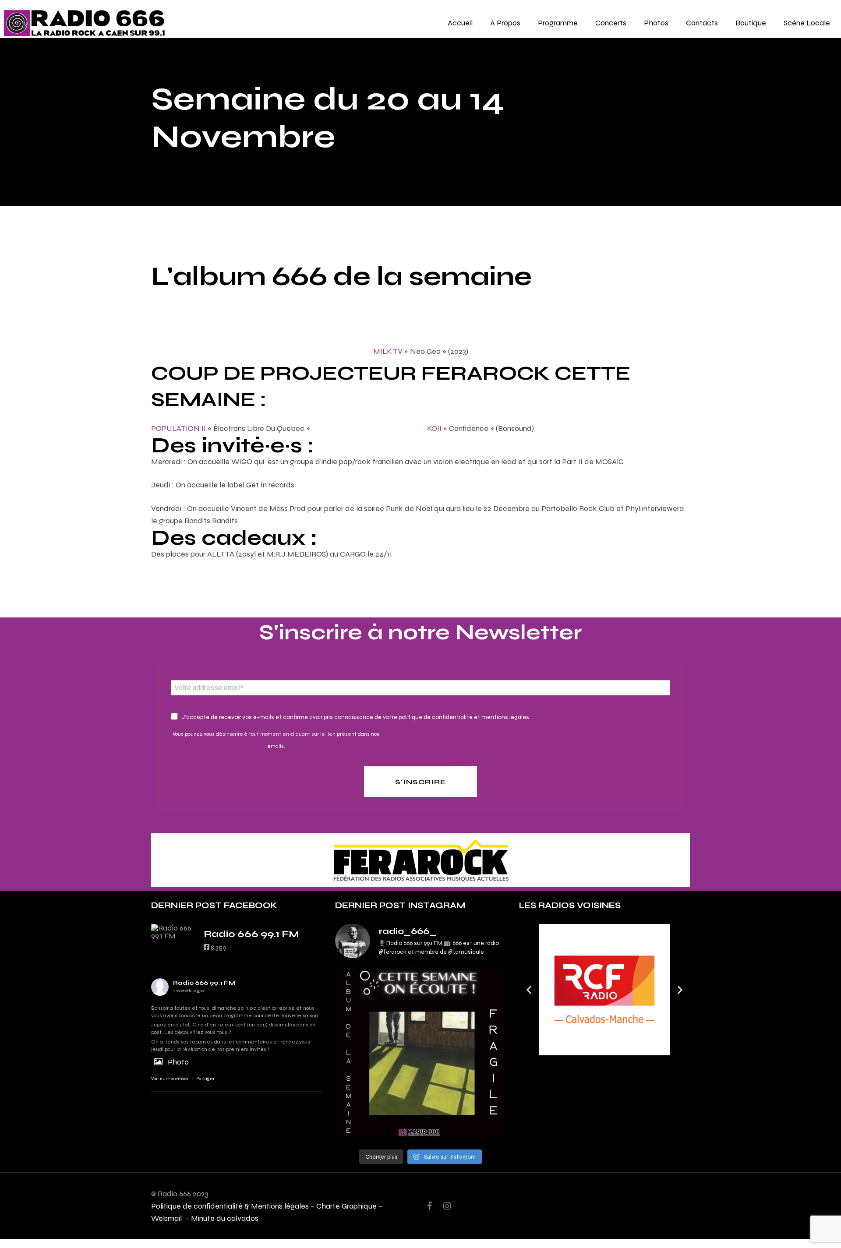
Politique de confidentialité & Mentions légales (230, 1205)
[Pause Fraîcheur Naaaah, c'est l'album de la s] (420, 1052)
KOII (434, 428)
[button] (528, 989)
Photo (178, 1061)
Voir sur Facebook (170, 1079)
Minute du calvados (224, 1218)
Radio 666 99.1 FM (204, 983)
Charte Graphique (346, 1205)
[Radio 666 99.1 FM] (173, 932)
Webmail (167, 1218)
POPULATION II (178, 428)
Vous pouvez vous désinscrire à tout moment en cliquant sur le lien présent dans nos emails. (276, 740)
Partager (205, 1079)
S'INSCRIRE (420, 782)
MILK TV (388, 351)
